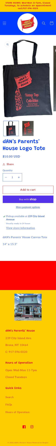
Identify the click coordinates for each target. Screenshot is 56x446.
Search (9, 397)
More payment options (28, 207)
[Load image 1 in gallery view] (11, 128)
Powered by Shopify (40, 443)
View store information (20, 228)
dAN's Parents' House (23, 443)
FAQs (8, 404)
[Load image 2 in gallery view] (27, 128)
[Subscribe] (46, 277)
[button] (4, 23)
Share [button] (10, 164)
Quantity (8, 170)
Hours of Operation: (17, 412)
